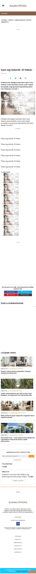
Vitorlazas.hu (18, 536)
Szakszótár (17, 460)
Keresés (31, 456)
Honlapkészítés (7, 527)
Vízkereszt (5, 472)
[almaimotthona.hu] (18, 6)
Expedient (29, 527)
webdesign (14, 527)
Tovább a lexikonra (18, 480)
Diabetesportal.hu (18, 542)
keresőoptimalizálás (22, 527)
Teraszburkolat (7, 464)
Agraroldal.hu (17, 552)
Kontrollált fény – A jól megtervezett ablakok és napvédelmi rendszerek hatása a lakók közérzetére (18, 439)
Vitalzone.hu (18, 539)
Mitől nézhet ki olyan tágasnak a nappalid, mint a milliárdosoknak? (18, 416)
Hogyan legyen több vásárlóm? (18, 520)
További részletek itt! (22, 571)
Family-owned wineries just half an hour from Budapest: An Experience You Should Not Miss (16, 394)
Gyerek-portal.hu (18, 548)
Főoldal (4, 20)
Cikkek (10, 20)
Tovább (4, 467)
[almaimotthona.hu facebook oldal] (18, 523)
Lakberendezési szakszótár (18, 452)
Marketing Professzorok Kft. (23, 528)
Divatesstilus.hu (18, 545)
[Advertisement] (18, 48)
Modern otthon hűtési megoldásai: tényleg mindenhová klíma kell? (15, 372)
